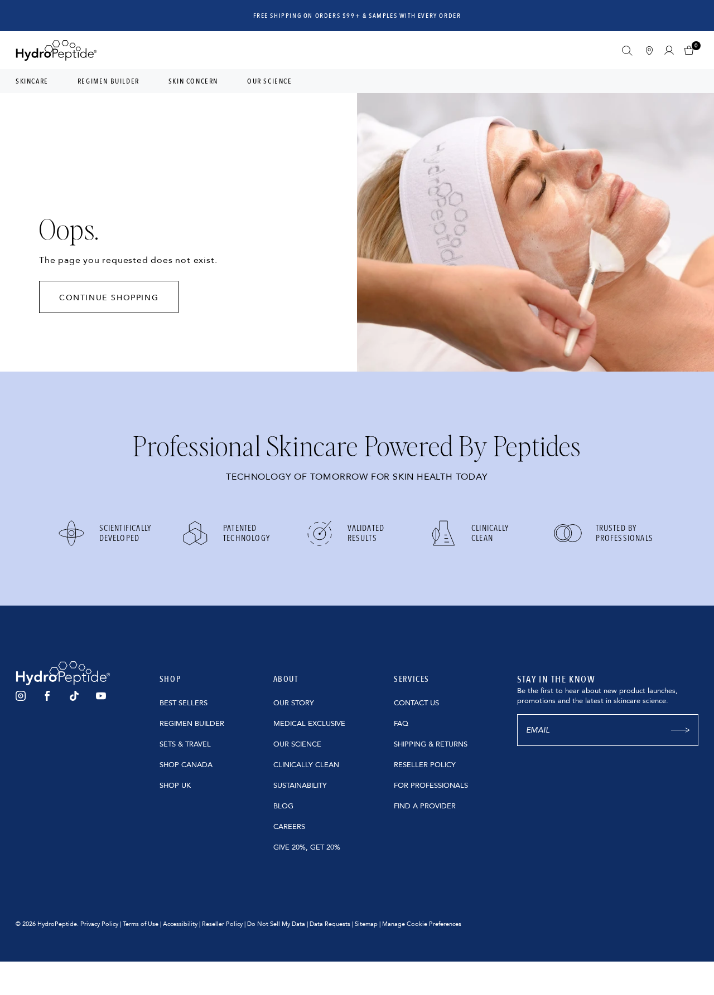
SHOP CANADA (186, 765)
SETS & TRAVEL (185, 744)
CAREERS (289, 827)
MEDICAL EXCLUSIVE (309, 724)
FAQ (401, 724)
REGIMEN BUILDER (192, 724)
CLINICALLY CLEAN (306, 765)
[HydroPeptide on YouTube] (101, 696)
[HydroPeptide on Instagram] (21, 696)
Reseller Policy (222, 924)
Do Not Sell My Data (276, 924)
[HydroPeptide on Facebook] (47, 696)
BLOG (283, 806)
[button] (691, 50)
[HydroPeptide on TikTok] (74, 696)
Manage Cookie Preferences (421, 924)
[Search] (627, 51)
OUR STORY (293, 703)
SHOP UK (175, 786)
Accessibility (180, 924)
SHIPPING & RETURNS (430, 744)
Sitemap (366, 924)
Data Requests (330, 924)
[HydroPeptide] (56, 50)
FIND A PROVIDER (425, 806)
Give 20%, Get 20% (306, 847)
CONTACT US (416, 703)
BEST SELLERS (184, 703)
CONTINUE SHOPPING (108, 297)
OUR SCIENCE (297, 744)
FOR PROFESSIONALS (431, 786)
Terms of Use (140, 924)
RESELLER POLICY (425, 765)
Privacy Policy (99, 924)
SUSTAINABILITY (300, 786)
